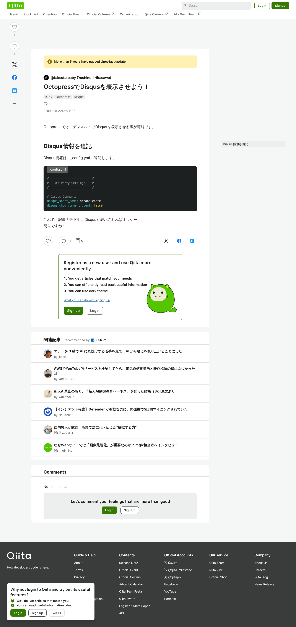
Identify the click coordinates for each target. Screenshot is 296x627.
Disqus (78, 97)
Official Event (72, 14)
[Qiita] (15, 5)
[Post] (14, 64)
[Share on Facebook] (14, 77)
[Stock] (14, 46)
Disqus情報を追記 (235, 144)
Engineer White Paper (134, 606)
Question (50, 14)
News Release (264, 584)
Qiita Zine (216, 570)
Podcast (170, 599)
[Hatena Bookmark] (14, 90)
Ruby (48, 97)
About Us (260, 563)
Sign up (37, 613)
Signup (280, 5)
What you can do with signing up (87, 300)
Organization (129, 14)
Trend (14, 14)
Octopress (63, 97)
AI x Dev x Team (187, 14)
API (121, 613)
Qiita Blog (261, 577)
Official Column (101, 14)
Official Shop (218, 577)
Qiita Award (127, 599)
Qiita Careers (157, 14)
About (78, 563)
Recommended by (77, 340)
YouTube (170, 591)
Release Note (128, 563)
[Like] (14, 27)
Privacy (79, 577)
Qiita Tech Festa (130, 591)
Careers (259, 570)
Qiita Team (216, 563)
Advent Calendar (131, 584)
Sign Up (129, 510)
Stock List (30, 14)
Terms (78, 570)
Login (262, 5)
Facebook (171, 584)
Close (57, 612)
